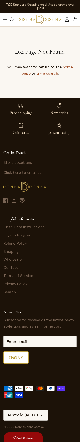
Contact (10, 267)
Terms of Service (18, 275)
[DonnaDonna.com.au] (40, 19)
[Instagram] (14, 200)
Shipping (11, 251)
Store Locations (17, 162)
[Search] (14, 19)
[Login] (66, 19)
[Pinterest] (22, 200)
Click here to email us (22, 172)
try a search (47, 73)
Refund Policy (15, 243)
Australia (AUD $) (22, 415)
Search (9, 292)
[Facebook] (5, 200)
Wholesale (12, 259)
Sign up (16, 357)
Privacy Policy (15, 283)
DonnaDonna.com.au (30, 427)
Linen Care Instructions (24, 227)
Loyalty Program (18, 235)
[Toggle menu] (4, 19)
